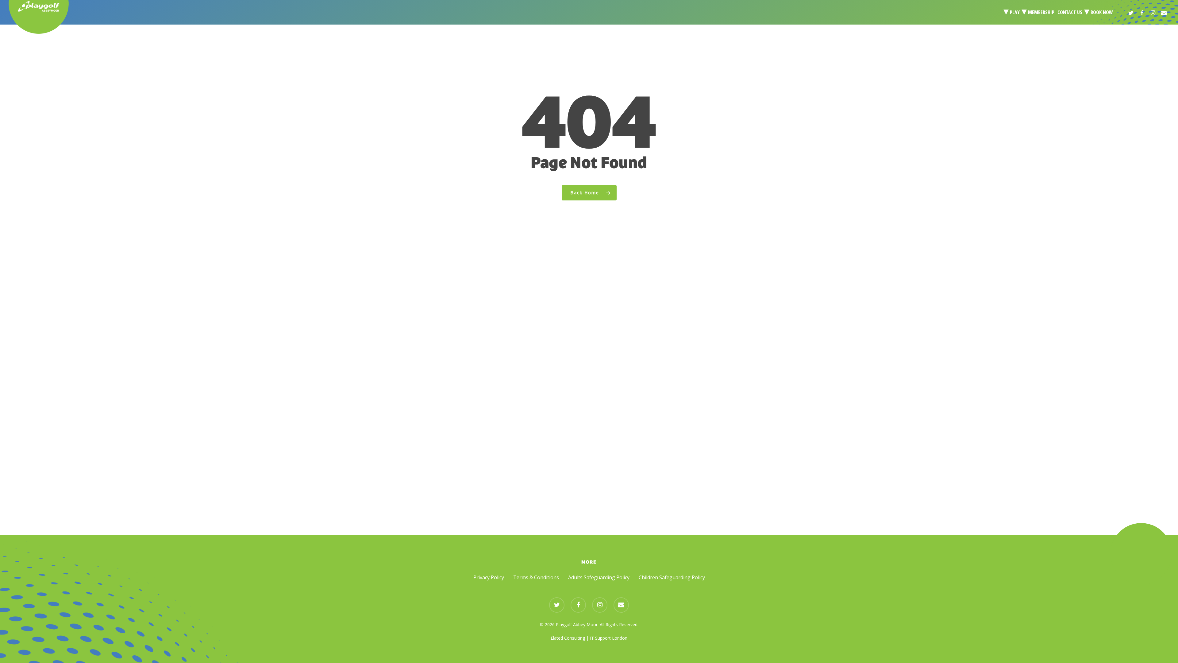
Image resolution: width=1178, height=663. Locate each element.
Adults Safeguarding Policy (598, 577)
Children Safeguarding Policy (672, 577)
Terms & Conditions (536, 577)
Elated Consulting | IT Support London (589, 638)
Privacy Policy (488, 577)
